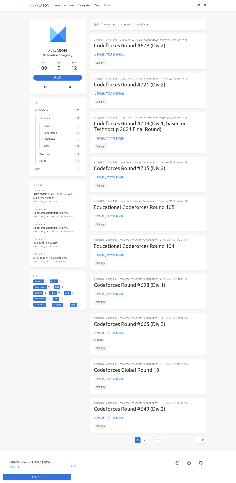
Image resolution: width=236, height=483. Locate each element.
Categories (84, 5)
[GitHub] (199, 5)
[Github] (45, 87)
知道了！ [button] (37, 476)
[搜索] (205, 5)
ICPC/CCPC (110, 24)
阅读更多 (100, 63)
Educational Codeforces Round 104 (134, 246)
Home (57, 5)
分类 (96, 24)
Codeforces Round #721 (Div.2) (129, 84)
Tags (97, 5)
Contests (126, 24)
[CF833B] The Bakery (45, 242)
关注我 (58, 77)
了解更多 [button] (14, 466)
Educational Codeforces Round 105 (134, 207)
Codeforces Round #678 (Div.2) (129, 45)
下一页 (200, 440)
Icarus (73, 466)
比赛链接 (99, 54)
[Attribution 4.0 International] (189, 463)
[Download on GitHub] (200, 463)
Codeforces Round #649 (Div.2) (129, 409)
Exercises (51, 201)
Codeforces (151, 40)
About (107, 5)
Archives (69, 5)
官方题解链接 (115, 54)
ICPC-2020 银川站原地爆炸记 (50, 257)
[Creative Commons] (177, 463)
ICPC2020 (63, 261)
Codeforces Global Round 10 (126, 370)
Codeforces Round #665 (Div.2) (129, 324)
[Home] (70, 87)
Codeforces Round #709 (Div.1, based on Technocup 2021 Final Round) (140, 126)
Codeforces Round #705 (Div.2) (129, 168)
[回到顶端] (216, 475)
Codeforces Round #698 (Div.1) (129, 285)
